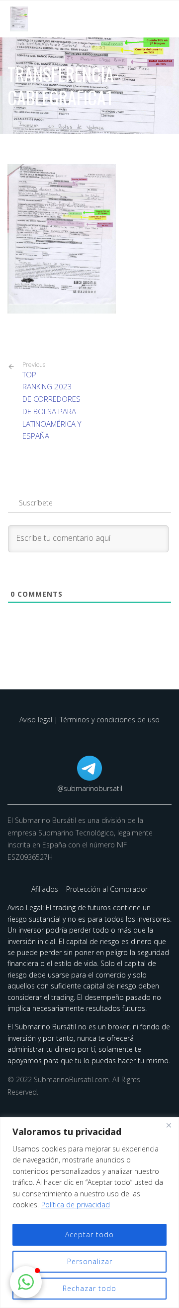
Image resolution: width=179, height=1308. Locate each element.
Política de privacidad (75, 1204)
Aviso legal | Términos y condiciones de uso (89, 719)
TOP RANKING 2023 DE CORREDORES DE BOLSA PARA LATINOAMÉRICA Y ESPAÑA (51, 401)
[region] (89, 1212)
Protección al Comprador (107, 889)
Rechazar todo (89, 1288)
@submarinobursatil (89, 788)
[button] (26, 1282)
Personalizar (89, 1261)
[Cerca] (169, 1126)
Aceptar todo (89, 1234)
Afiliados (45, 889)
